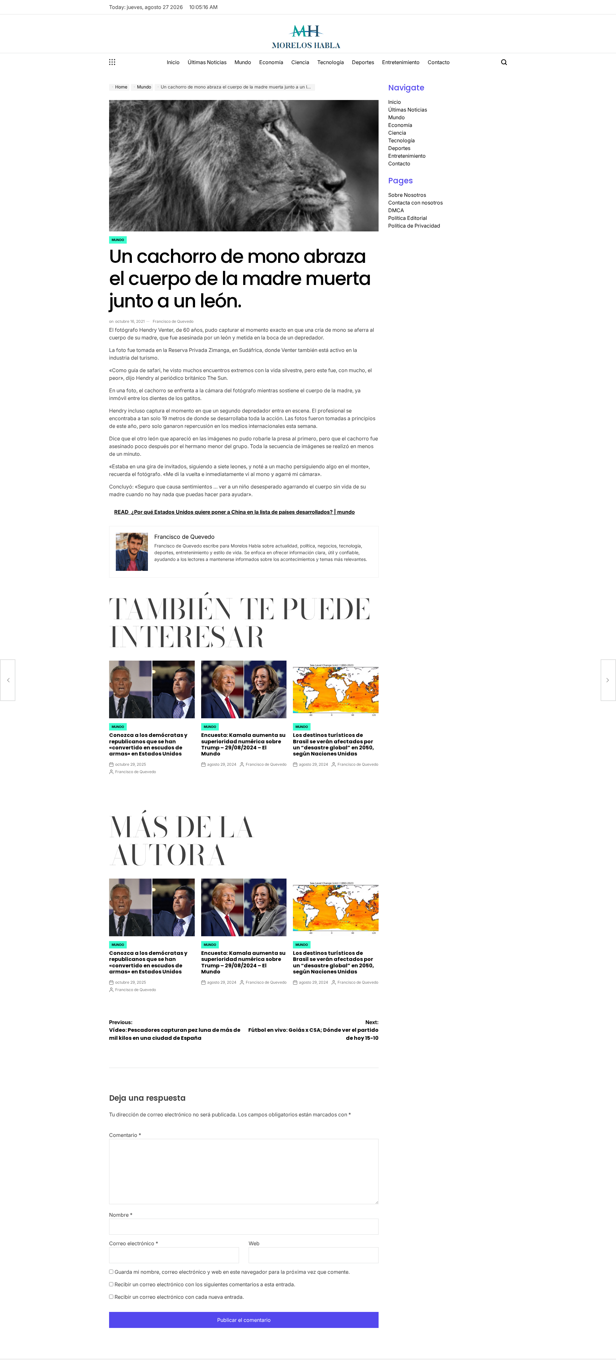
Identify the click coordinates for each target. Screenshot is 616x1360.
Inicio (173, 62)
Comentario (125, 1135)
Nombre (121, 1215)
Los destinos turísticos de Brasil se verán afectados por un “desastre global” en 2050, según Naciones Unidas (333, 744)
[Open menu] (112, 62)
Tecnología (330, 62)
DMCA (396, 210)
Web (254, 1243)
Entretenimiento (401, 62)
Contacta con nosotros (415, 202)
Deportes (363, 62)
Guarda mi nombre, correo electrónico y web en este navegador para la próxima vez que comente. (232, 1272)
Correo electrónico (133, 1243)
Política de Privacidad (414, 225)
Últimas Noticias (207, 62)
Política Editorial (407, 218)
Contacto (439, 62)
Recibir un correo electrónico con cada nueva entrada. (179, 1297)
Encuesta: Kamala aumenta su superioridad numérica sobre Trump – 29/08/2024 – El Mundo (243, 744)
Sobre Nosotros (407, 195)
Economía (271, 62)
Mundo (243, 62)
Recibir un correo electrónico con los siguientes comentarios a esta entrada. (205, 1284)
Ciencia (300, 62)
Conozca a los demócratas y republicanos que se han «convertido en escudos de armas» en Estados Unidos (148, 744)
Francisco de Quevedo (173, 321)
